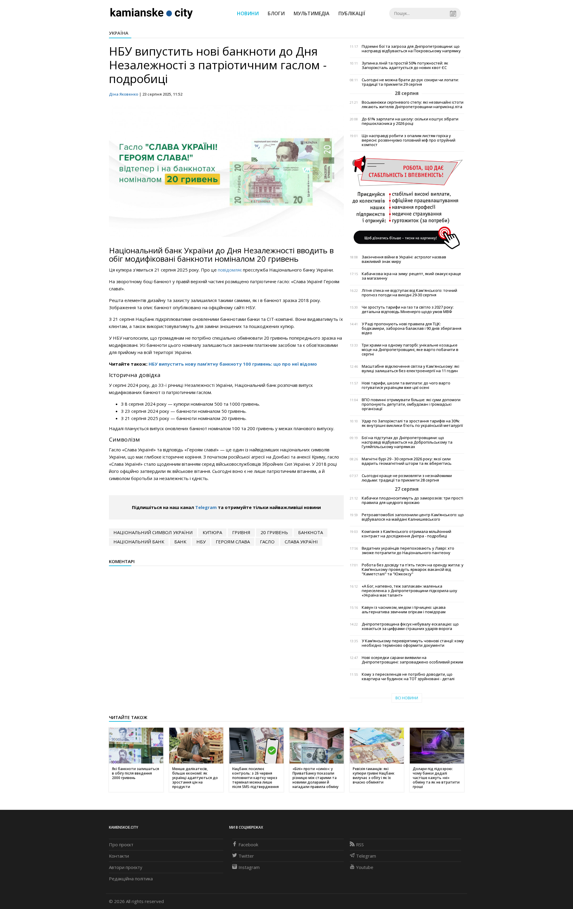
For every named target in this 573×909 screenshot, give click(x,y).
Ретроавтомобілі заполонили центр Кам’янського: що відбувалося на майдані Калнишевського (413, 517)
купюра (212, 532)
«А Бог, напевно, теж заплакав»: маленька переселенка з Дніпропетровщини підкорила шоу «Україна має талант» (409, 590)
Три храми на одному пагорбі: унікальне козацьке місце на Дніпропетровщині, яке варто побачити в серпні (410, 349)
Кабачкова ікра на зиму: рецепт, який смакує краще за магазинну (411, 276)
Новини (248, 13)
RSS (360, 844)
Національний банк (138, 542)
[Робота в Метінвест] (407, 202)
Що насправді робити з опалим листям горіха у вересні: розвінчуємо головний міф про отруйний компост (408, 140)
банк (180, 542)
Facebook (248, 844)
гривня (241, 532)
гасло (267, 542)
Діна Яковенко (123, 94)
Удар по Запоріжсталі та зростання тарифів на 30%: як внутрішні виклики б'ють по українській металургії (412, 423)
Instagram (249, 867)
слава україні (301, 542)
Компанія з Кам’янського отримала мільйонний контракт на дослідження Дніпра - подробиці (406, 533)
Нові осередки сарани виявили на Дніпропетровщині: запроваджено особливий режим (412, 659)
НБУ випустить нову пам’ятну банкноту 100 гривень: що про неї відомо (233, 364)
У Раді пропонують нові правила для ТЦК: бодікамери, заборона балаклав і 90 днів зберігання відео (411, 328)
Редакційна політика (131, 879)
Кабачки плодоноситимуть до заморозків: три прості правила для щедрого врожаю (412, 500)
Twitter (246, 856)
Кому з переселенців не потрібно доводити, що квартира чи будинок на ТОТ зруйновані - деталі (408, 676)
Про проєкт (121, 844)
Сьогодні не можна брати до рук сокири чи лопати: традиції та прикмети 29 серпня (410, 82)
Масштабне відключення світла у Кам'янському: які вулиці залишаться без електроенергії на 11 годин (410, 368)
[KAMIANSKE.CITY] (152, 13)
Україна (118, 33)
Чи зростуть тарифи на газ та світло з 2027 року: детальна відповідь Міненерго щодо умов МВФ (408, 309)
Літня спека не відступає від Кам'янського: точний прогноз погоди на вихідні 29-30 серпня (409, 292)
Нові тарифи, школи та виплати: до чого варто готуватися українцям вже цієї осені (406, 385)
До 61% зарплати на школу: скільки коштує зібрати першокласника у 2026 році (410, 121)
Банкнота (310, 532)
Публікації (351, 13)
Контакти (119, 856)
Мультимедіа (311, 13)
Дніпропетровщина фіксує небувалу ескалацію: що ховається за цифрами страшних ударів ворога (410, 626)
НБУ (201, 542)
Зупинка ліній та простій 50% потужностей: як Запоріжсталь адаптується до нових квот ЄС (405, 65)
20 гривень (274, 532)
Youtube (364, 867)
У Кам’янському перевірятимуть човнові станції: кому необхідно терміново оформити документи (413, 643)
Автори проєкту (125, 867)
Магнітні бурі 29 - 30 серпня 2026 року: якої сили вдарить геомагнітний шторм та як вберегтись (407, 461)
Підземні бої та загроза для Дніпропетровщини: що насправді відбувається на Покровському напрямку (411, 48)
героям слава (233, 542)
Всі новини (406, 697)
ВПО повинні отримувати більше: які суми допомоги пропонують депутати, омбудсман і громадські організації (411, 404)
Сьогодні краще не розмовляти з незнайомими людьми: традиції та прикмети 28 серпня (407, 477)
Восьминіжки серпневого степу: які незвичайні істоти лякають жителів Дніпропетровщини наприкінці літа (412, 104)
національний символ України (152, 532)
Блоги (276, 13)
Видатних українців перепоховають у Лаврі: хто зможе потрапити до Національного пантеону (408, 550)
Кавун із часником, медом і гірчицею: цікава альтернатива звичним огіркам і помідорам (404, 609)
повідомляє (230, 270)
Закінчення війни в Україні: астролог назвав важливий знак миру (404, 259)
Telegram (206, 507)
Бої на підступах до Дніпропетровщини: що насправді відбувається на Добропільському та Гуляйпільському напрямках (407, 442)
